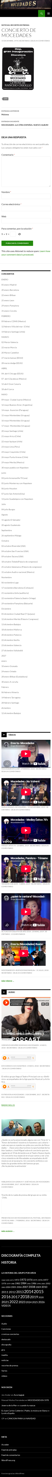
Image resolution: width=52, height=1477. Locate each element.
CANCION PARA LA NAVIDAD (21, 1418)
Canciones (6, 1329)
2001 (43, 1284)
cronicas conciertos (10, 1334)
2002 (48, 1283)
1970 (7, 1280)
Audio (11, 992)
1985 (29, 1284)
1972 (16, 1280)
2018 (24, 1296)
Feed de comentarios (10, 1455)
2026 (41, 1302)
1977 (45, 1279)
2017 (15, 1296)
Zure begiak (19, 1395)
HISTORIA (8, 1262)
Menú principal (48, 13)
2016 (6, 1296)
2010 (44, 1286)
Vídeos (12, 734)
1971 (12, 1280)
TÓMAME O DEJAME (9, 884)
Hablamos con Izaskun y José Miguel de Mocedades (25, 1182)
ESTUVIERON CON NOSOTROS (13, 1066)
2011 (4, 1292)
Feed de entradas (9, 1450)
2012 (12, 1292)
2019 (34, 1297)
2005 (13, 1287)
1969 (3, 1280)
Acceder (5, 1444)
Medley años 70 (8, 845)
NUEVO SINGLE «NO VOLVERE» (14, 807)
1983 (17, 1283)
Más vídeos (7, 981)
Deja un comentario (40, 41)
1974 (5, 99)
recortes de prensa (20, 25)
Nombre (6, 192)
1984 (23, 1283)
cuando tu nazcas (27, 1405)
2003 (3, 1287)
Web (3, 216)
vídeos (4, 1376)
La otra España (7, 1413)
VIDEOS (6, 1305)
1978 (3, 1283)
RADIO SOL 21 (8, 1105)
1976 (40, 1280)
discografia (6, 1344)
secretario (24, 41)
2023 (21, 1302)
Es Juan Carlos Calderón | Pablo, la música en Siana (24, 1410)
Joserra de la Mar (9, 1405)
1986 (33, 1283)
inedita (4, 1355)
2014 (28, 1291)
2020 (41, 1297)
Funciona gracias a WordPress (12, 1473)
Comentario (8, 154)
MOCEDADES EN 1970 (38, 1400)
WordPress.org (8, 1460)
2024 (29, 1302)
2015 (39, 1291)
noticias (5, 25)
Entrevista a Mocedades (12, 1094)
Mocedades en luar (10, 769)
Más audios (8, 1231)
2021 (5, 1302)
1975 (35, 1280)
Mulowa (10, 113)
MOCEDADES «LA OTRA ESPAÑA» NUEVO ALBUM (24, 123)
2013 (20, 1292)
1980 (12, 1284)
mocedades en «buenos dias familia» (18, 970)
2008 (31, 1286)
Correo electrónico (11, 204)
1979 (8, 1284)
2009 (38, 1287)
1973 (23, 1279)
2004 (8, 1287)
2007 (25, 1286)
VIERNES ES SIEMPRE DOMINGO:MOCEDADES (20, 1045)
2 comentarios (18, 934)
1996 (39, 1284)
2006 (19, 1287)
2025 (35, 1302)
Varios (4, 1370)
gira (3, 1350)
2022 (13, 1301)
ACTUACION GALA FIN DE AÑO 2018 (16, 931)
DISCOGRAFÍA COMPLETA (21, 1255)
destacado (6, 1339)
